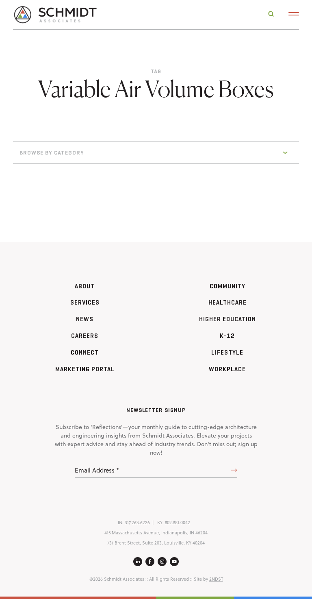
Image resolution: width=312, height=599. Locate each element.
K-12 (227, 336)
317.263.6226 (137, 522)
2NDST (216, 579)
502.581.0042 (177, 522)
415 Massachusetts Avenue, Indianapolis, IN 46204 (156, 532)
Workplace (227, 369)
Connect (85, 352)
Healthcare (227, 302)
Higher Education (227, 319)
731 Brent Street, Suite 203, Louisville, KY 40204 (156, 543)
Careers (84, 336)
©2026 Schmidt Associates (116, 579)
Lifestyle (227, 352)
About (85, 286)
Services (85, 302)
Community (227, 286)
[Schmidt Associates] (55, 14)
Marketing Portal (85, 369)
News (84, 319)
